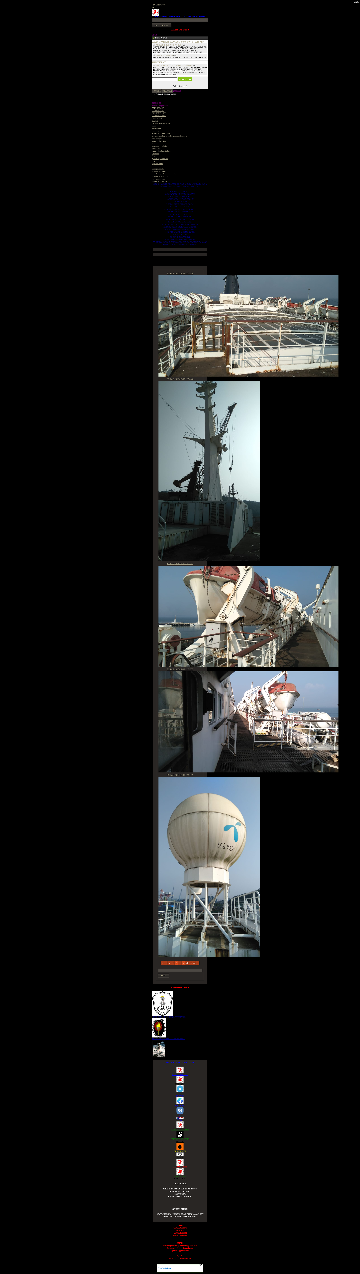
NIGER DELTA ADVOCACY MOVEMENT (168, 1039)
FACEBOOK (180, 1105)
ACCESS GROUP (180, 1167)
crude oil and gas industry (162, 151)
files (153, 156)
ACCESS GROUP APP (180, 1075)
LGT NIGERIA (180, 1176)
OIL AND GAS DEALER (161, 123)
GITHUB (180, 1157)
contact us (156, 148)
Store (154, 126)
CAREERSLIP (180, 1084)
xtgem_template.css (159, 181)
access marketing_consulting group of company (170, 136)
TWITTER (180, 1096)
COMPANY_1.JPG (159, 113)
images (154, 161)
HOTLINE (157, 91)
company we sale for (159, 146)
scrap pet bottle (158, 169)
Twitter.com (156, 128)
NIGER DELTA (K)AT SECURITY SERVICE (168, 1017)
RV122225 (156, 7)
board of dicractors (159, 141)
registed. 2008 (157, 164)
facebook (155, 154)
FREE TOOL (167, 91)
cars (153, 143)
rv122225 (155, 166)
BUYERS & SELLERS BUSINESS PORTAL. (174, 65)
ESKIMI (180, 1120)
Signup (164, 38)
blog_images (157, 138)
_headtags (156, 131)
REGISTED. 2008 (158, 5)
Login (157, 38)
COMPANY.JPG (158, 111)
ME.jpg (155, 121)
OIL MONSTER (180, 1151)
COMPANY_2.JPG (159, 116)
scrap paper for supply (160, 176)
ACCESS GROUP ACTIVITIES (168, 45)
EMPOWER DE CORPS (180, 1139)
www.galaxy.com (158, 179)
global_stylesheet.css (160, 159)
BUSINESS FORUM (164, 55)
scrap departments (159, 171)
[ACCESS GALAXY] (159, 1049)
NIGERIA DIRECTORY (180, 1129)
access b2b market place (161, 133)
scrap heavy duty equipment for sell (165, 174)
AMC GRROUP (158, 108)
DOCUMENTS (157, 118)
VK (180, 1115)
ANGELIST (180, 1142)
